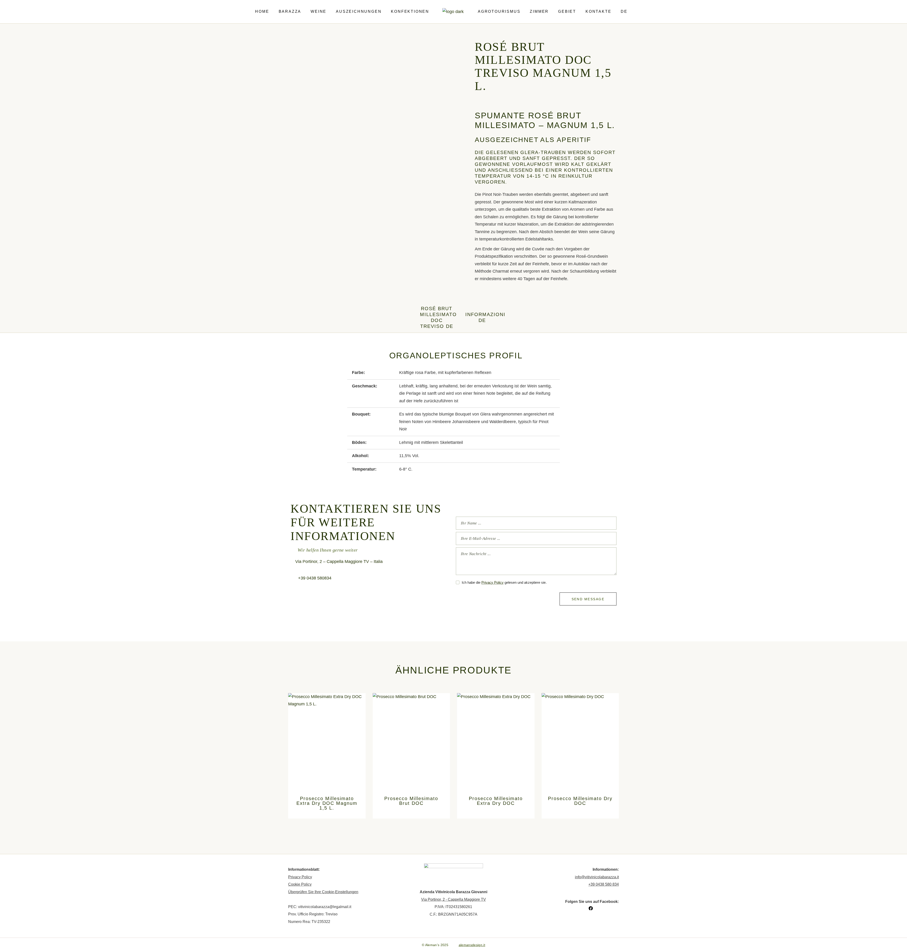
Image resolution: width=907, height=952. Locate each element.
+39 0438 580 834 (603, 884)
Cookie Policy (300, 884)
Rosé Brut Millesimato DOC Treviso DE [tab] (437, 317)
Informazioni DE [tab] (482, 317)
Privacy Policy (492, 582)
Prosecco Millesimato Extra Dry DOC (496, 801)
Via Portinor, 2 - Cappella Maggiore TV (453, 899)
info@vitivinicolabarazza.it (597, 877)
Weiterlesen (327, 772)
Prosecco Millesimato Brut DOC (411, 801)
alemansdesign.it (472, 945)
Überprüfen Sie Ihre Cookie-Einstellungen (323, 892)
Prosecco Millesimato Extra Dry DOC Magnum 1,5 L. (326, 803)
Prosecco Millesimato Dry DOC (580, 801)
